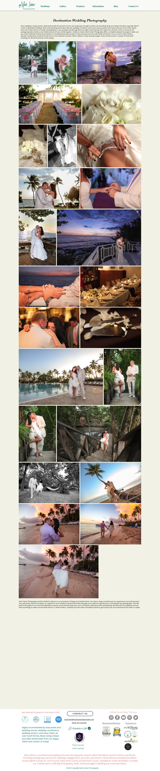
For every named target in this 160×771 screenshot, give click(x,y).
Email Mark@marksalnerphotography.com (79, 719)
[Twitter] (135, 717)
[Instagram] (111, 717)
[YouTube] (123, 717)
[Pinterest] (129, 717)
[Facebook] (117, 717)
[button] (63, 5)
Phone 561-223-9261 (79, 723)
